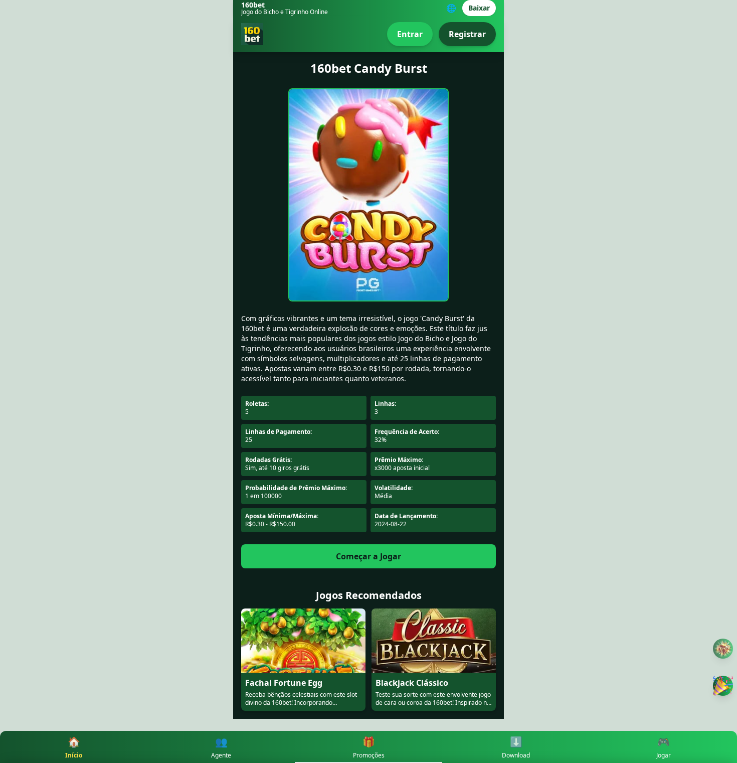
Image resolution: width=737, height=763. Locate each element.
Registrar (467, 34)
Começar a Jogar (368, 556)
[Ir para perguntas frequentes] (723, 649)
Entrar (410, 34)
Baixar (479, 8)
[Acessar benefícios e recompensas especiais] (723, 686)
